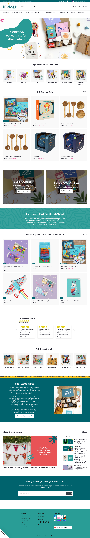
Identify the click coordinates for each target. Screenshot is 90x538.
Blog (12, 16)
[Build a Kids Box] (66, 187)
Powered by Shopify (49, 535)
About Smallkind (26, 516)
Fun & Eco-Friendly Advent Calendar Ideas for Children (29, 467)
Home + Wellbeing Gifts (48, 12)
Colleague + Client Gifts (77, 12)
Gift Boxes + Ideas (17, 12)
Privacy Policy (25, 524)
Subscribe (69, 493)
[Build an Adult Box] (23, 187)
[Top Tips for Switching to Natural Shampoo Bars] (68, 467)
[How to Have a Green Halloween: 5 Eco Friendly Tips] (68, 441)
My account (24, 526)
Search (23, 522)
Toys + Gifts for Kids (32, 12)
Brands (5, 16)
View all (84, 92)
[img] (46, 321)
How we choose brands (24, 416)
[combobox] (27, 6)
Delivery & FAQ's (26, 518)
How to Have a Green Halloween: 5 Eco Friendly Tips (80, 441)
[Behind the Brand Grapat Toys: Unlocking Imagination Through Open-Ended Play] (68, 458)
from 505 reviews (24, 322)
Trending (5, 12)
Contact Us (24, 520)
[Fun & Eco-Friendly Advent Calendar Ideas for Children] (30, 451)
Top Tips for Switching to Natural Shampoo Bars (80, 467)
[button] (16, 330)
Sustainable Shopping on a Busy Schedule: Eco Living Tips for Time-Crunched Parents (80, 450)
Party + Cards (63, 12)
